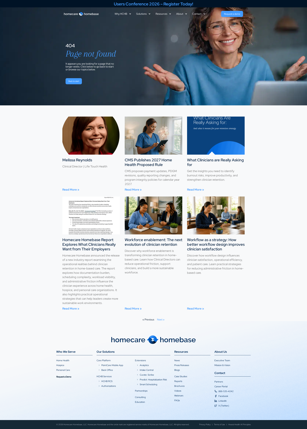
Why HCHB (121, 14)
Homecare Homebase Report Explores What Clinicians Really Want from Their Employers (89, 244)
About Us (220, 352)
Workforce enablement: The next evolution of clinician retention (153, 242)
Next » (161, 319)
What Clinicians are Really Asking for (215, 162)
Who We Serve (65, 352)
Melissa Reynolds (77, 159)
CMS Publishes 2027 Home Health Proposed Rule (148, 162)
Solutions (141, 14)
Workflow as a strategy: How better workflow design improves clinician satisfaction (216, 244)
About (179, 14)
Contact (196, 14)
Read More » (70, 189)
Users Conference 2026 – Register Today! (153, 4)
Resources (161, 14)
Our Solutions (106, 352)
